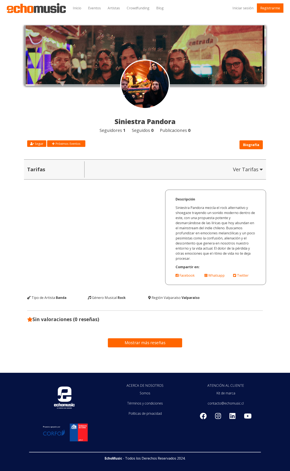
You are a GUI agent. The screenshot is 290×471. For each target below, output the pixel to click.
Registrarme (270, 8)
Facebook (187, 275)
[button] (175, 169)
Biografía (251, 144)
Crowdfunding (138, 8)
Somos (145, 393)
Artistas (114, 8)
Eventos (94, 8)
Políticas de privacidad (145, 413)
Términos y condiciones (145, 403)
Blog (160, 8)
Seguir (38, 144)
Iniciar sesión (242, 8)
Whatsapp (216, 275)
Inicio (77, 8)
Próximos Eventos (67, 144)
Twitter (242, 275)
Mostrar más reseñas (145, 342)
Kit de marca (225, 393)
